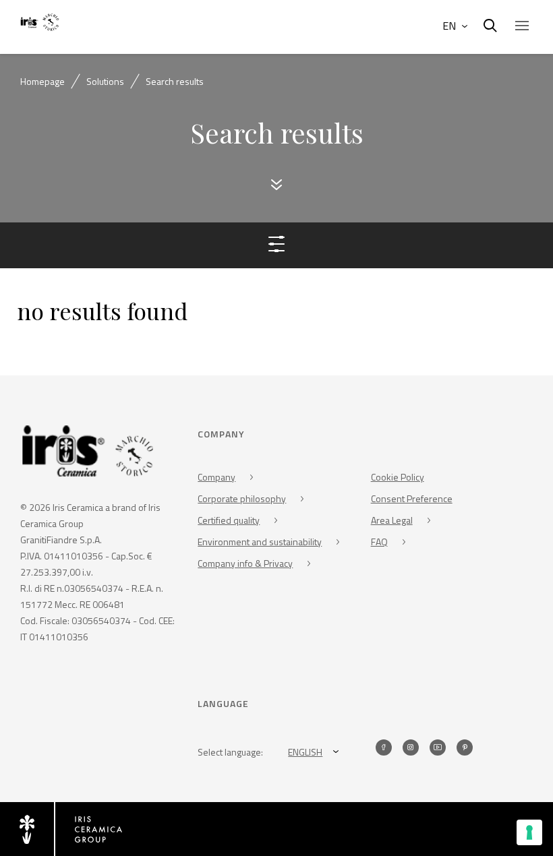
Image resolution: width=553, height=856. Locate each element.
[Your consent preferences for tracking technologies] (529, 832)
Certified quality (229, 520)
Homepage (42, 81)
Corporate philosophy (242, 498)
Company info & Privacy (245, 563)
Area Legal (392, 520)
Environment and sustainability (260, 541)
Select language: (230, 752)
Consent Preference (412, 498)
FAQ (379, 541)
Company (216, 477)
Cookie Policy (397, 477)
